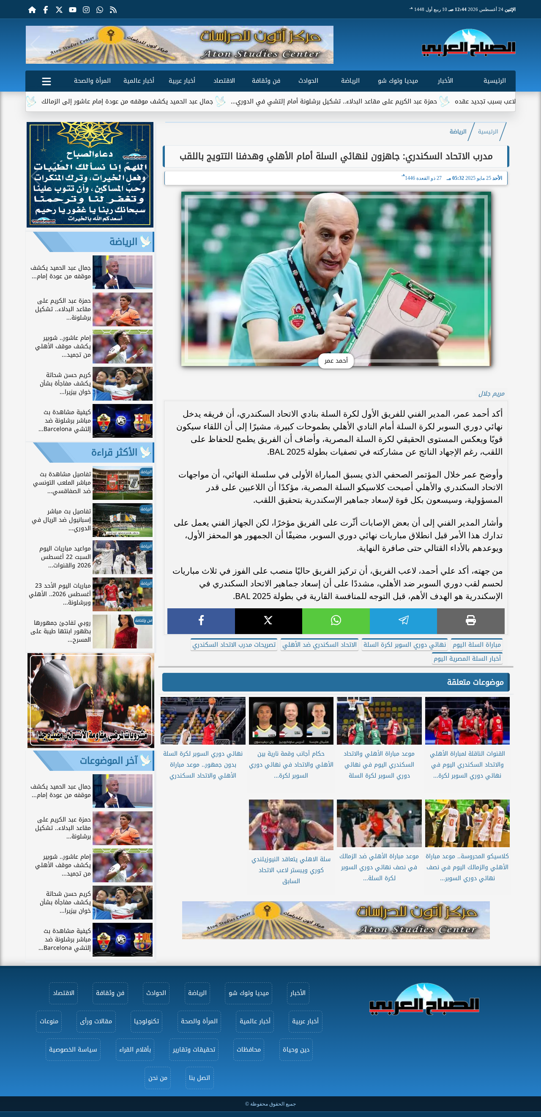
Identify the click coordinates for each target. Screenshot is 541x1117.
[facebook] (201, 621)
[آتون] (179, 45)
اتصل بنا (199, 1078)
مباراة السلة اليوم (477, 645)
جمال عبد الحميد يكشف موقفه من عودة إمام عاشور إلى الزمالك (166, 101)
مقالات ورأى (96, 1021)
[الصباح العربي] (469, 43)
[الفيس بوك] (45, 9)
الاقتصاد (224, 81)
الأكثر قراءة (114, 452)
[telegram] (403, 621)
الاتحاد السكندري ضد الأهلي (319, 645)
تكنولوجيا (146, 1021)
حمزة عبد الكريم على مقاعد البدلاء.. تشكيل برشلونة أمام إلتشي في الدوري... (373, 101)
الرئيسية (495, 81)
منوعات (49, 1021)
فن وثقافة (266, 81)
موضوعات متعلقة (475, 682)
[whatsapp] (336, 621)
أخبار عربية (182, 81)
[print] (471, 621)
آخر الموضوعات (108, 761)
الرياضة (350, 81)
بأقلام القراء (135, 1049)
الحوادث (308, 81)
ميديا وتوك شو (398, 81)
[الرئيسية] (32, 9)
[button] (35, 44)
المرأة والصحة (92, 81)
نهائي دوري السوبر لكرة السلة (404, 645)
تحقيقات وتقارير (194, 1049)
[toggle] (46, 79)
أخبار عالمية (138, 81)
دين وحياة (296, 1049)
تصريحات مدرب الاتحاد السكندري (234, 645)
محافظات (249, 1049)
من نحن (157, 1078)
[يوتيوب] (72, 9)
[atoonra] (336, 920)
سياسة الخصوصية (73, 1049)
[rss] (113, 9)
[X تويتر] (59, 9)
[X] (269, 621)
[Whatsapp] (100, 9)
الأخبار (445, 81)
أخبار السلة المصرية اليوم (467, 658)
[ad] (90, 225)
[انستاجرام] (86, 9)
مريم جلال (491, 393)
